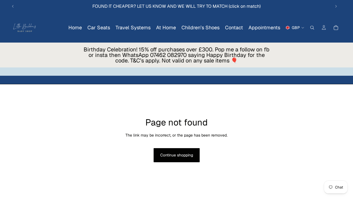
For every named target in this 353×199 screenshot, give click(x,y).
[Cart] (336, 28)
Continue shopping (176, 155)
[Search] (312, 28)
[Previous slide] (13, 6)
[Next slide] (336, 6)
